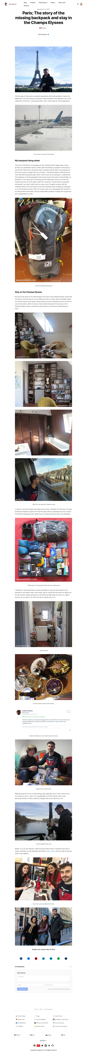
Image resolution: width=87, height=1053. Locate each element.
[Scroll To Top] (82, 1048)
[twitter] (51, 958)
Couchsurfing (58, 1023)
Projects (32, 2)
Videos (53, 2)
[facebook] (21, 958)
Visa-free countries (60, 1026)
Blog (25, 2)
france (44, 28)
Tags (36, 1016)
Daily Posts (57, 1016)
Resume (26, 5)
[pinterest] (36, 958)
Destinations (43, 2)
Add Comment (22, 989)
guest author (39, 1026)
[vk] (66, 958)
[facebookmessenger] (28, 958)
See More (42, 1040)
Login (70, 966)
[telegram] (43, 958)
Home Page (20, 1016)
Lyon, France (51, 851)
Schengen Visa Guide (61, 1019)
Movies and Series (41, 1023)
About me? (61, 2)
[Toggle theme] (77, 4)
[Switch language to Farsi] (81, 4)
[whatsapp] (58, 958)
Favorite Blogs (40, 1019)
